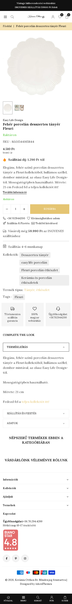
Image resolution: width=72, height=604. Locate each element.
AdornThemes (43, 584)
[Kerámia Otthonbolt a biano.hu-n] (10, 540)
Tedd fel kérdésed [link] (46, 223)
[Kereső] (12, 16)
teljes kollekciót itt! (35, 402)
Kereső (38, 600)
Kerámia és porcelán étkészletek (36, 280)
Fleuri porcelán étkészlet (39, 270)
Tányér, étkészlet (37, 290)
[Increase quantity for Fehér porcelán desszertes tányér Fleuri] (24, 209)
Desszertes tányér (35, 255)
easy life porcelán (34, 262)
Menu (23, 600)
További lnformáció (15, 192)
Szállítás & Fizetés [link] (18, 223)
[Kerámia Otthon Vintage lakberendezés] (36, 16)
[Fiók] (53, 16)
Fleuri (19, 297)
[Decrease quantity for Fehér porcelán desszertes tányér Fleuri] (7, 209)
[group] (36, 66)
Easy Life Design (13, 120)
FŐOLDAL (8, 600)
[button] (5, 16)
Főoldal (7, 26)
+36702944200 (16, 218)
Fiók (52, 600)
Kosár (65, 600)
